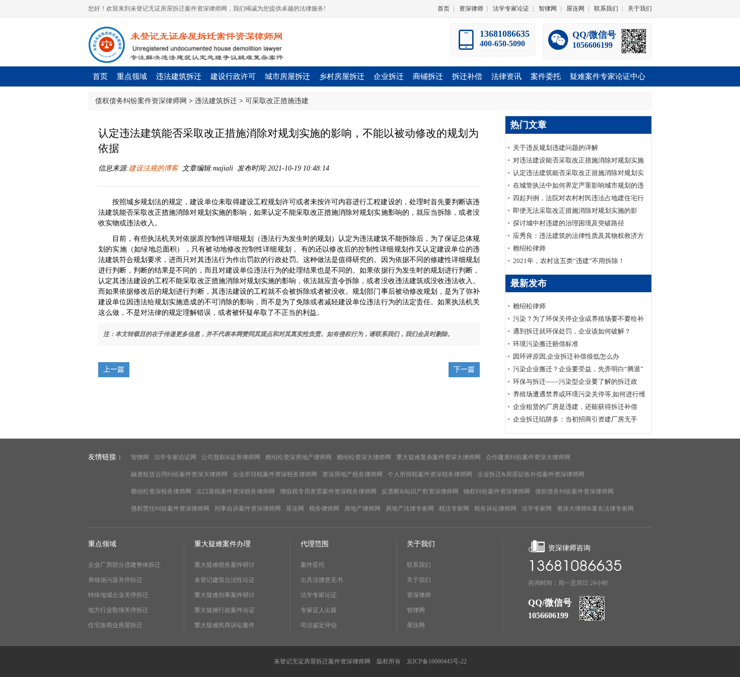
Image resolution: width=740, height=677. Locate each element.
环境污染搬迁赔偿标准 (545, 344)
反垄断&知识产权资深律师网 (420, 491)
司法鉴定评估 (319, 625)
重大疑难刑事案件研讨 (224, 595)
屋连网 (575, 8)
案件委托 (313, 564)
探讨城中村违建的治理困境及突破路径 (568, 223)
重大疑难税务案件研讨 (224, 564)
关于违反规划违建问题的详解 (555, 147)
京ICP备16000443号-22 (437, 661)
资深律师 (471, 8)
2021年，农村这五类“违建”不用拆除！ (569, 261)
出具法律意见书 (322, 579)
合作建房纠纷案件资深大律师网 (528, 457)
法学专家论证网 (175, 457)
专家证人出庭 (319, 610)
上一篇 (113, 369)
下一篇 (464, 369)
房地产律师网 (362, 508)
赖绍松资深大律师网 (364, 457)
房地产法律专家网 (410, 508)
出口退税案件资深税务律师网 (235, 491)
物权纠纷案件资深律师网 (497, 491)
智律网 (548, 8)
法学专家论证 (511, 8)
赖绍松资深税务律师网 (161, 491)
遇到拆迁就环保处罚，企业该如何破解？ (572, 331)
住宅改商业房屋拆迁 (115, 625)
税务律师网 (324, 508)
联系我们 (606, 8)
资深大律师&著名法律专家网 (595, 508)
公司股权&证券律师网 (230, 457)
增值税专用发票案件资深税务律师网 (328, 491)
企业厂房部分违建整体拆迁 (124, 564)
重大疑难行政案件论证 (224, 610)
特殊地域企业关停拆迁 (118, 595)
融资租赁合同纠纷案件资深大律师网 (179, 474)
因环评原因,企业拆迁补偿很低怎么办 (566, 356)
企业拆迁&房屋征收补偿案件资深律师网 (530, 474)
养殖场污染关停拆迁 (115, 579)
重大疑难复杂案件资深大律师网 (438, 457)
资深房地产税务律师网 (352, 474)
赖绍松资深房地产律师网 (298, 457)
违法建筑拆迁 (216, 101)
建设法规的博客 (153, 168)
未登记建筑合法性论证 (224, 579)
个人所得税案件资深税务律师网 (430, 474)
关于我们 (640, 8)
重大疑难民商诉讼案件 (224, 625)
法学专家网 (537, 508)
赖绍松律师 (529, 248)
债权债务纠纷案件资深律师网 (141, 101)
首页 (443, 8)
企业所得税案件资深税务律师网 (275, 474)
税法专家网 (454, 508)
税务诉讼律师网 (495, 508)
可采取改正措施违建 (277, 101)
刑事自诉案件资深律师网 (247, 508)
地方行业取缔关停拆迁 (118, 610)
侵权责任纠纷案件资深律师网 (170, 508)
